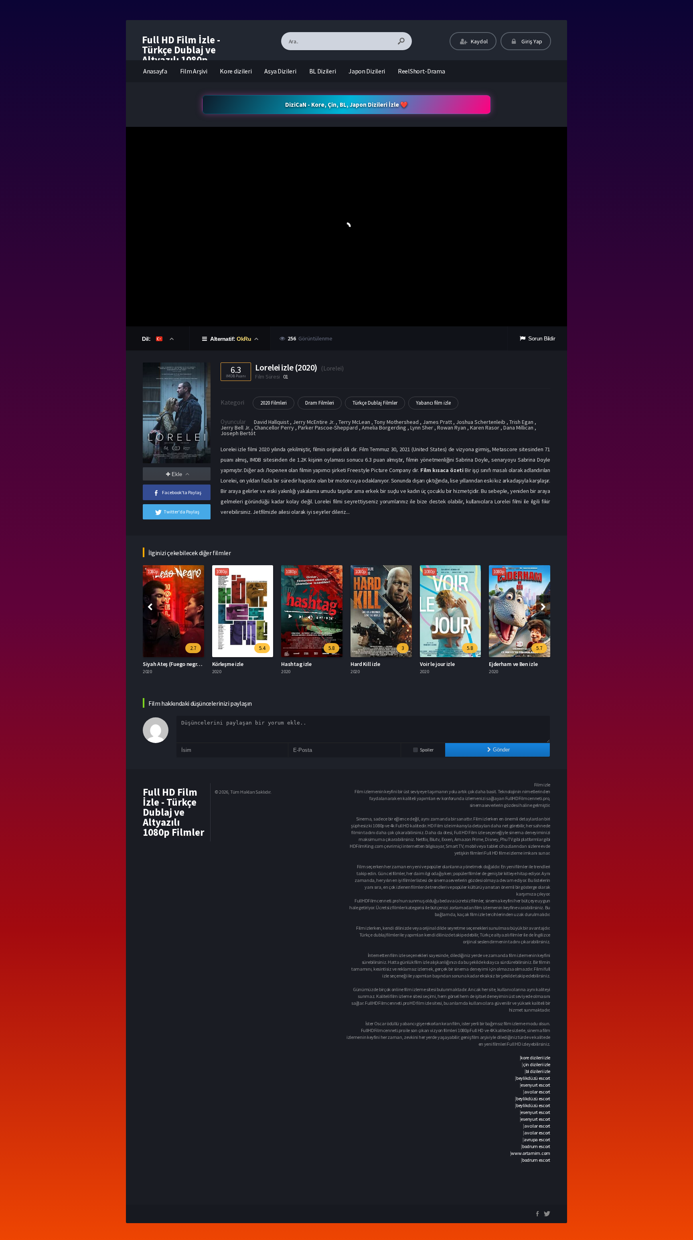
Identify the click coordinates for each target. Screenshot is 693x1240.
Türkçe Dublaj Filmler (375, 402)
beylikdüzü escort (533, 1078)
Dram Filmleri (319, 402)
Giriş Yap (531, 41)
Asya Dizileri (280, 71)
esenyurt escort (535, 1085)
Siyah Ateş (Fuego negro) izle (177, 664)
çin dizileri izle (536, 1064)
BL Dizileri (322, 71)
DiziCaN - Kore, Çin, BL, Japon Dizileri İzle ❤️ (346, 104)
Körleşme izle (227, 664)
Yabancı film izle (433, 402)
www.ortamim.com (530, 1153)
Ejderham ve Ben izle (513, 664)
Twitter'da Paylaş (181, 512)
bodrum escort (536, 1146)
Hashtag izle (296, 664)
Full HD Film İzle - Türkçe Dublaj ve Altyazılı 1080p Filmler (181, 54)
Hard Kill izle (365, 664)
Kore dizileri (235, 71)
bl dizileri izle (538, 1071)
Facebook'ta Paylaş (181, 492)
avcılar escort (537, 1092)
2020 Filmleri (273, 402)
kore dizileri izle (535, 1058)
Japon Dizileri (367, 71)
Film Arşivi (193, 71)
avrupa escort (537, 1139)
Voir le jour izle (437, 664)
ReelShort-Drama (421, 71)
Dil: (147, 339)
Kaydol (479, 41)
